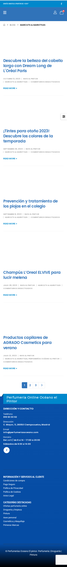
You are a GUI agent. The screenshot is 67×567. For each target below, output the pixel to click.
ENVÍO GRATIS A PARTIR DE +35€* (15, 4)
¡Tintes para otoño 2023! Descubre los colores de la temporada (28, 136)
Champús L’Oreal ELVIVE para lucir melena (32, 275)
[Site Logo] (18, 14)
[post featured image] (33, 42)
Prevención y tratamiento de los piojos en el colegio (30, 203)
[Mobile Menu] (4, 12)
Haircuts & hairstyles (16, 81)
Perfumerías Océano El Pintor (43, 358)
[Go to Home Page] (4, 25)
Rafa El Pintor (30, 78)
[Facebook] (61, 4)
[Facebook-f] (7, 450)
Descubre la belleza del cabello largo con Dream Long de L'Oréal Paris (33, 65)
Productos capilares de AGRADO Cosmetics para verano (27, 342)
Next (42, 385)
